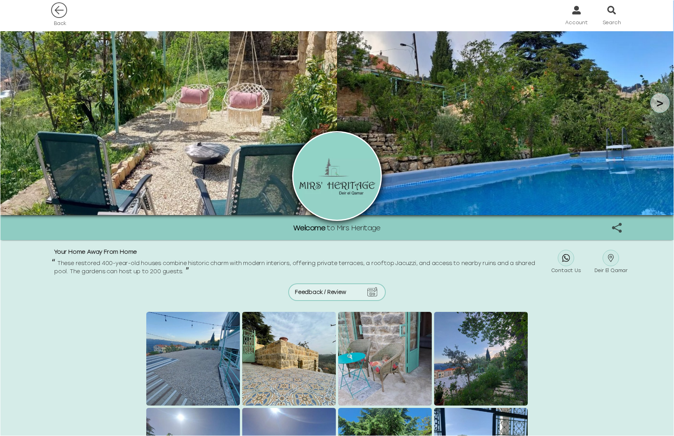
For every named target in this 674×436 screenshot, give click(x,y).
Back (60, 23)
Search (612, 22)
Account (576, 22)
